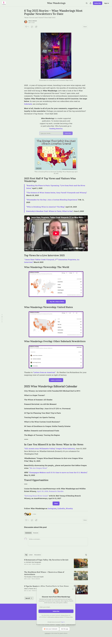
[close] (72, 589)
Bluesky (69, 508)
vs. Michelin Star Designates (32, 562)
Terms (63, 624)
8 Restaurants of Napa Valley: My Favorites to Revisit (46, 560)
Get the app (64, 629)
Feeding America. (56, 128)
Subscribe (97, 3)
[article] (56, 563)
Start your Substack (51, 629)
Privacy (58, 624)
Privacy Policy (69, 617)
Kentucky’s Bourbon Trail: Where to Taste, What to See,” (49, 211)
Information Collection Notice (55, 617)
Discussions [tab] (37, 555)
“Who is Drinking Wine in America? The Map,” (45, 207)
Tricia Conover (32, 20)
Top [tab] (26, 555)
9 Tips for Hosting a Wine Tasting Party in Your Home (46, 586)
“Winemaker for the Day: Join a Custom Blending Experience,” (52, 200)
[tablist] (31, 533)
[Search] (86, 3)
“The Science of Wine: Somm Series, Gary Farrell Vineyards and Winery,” (56, 192)
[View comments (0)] (32, 26)
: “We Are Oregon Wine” (37, 468)
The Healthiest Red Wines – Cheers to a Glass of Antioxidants (44, 573)
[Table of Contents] (2, 318)
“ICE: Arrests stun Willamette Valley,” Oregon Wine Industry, (49, 448)
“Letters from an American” (44, 372)
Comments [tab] (28, 533)
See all (28, 598)
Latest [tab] (31, 555)
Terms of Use (64, 615)
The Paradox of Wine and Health (34, 577)
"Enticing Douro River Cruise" (36, 496)
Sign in (106, 3)
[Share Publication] (90, 3)
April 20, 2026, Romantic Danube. (50, 491)
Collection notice (71, 624)
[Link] (21, 179)
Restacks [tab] (35, 533)
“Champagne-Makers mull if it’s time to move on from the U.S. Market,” (58, 472)
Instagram (52, 508)
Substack (28, 104)
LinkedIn (61, 508)
